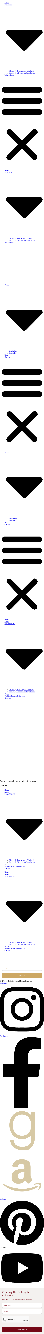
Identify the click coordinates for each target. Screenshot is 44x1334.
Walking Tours (9, 75)
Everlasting (13, 351)
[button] (22, 122)
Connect (7, 357)
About (7, 3)
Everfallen (12, 353)
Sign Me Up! (22, 1329)
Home (7, 620)
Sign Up (22, 975)
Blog (6, 355)
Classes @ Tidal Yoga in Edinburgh (21, 71)
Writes (7, 694)
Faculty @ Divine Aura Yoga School (22, 73)
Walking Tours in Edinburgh (15, 696)
